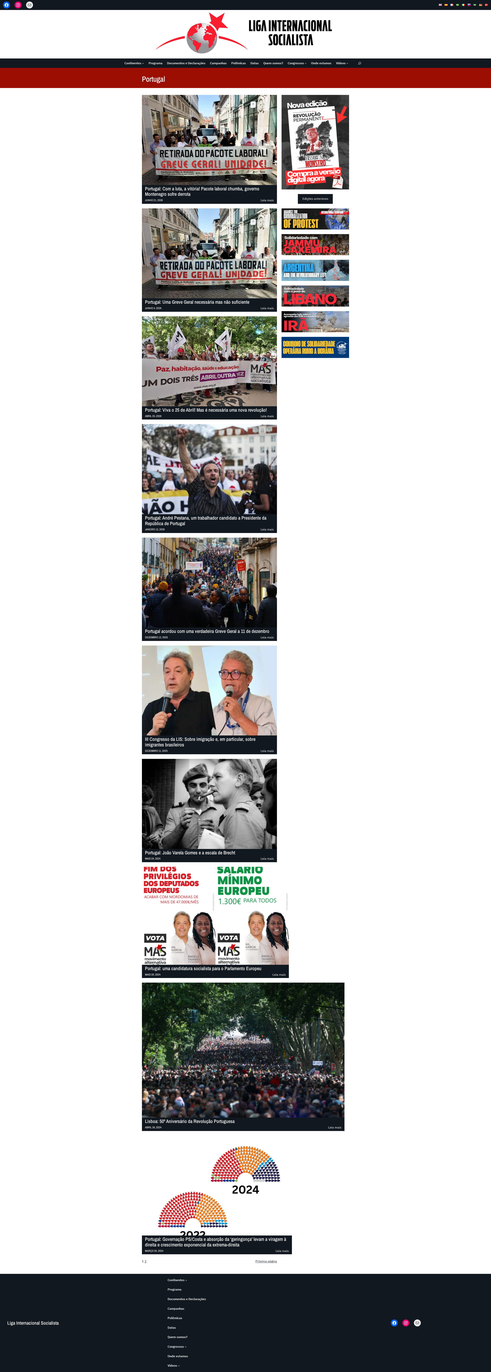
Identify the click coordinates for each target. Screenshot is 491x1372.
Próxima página (266, 1261)
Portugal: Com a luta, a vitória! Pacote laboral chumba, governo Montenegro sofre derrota (202, 191)
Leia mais (267, 200)
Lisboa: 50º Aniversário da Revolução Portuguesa (190, 1121)
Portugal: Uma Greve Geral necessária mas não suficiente (197, 302)
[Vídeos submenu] (347, 63)
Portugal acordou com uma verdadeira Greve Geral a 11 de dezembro (207, 631)
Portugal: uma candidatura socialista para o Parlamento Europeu (203, 968)
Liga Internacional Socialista (33, 1323)
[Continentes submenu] (143, 63)
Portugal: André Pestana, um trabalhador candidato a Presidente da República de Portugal (205, 520)
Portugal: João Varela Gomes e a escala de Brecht (190, 852)
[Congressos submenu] (306, 63)
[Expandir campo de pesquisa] (360, 63)
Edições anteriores (315, 199)
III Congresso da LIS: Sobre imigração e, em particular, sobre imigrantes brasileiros (200, 742)
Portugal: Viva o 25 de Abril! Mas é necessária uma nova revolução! (206, 410)
